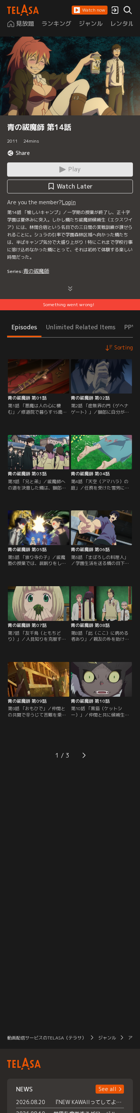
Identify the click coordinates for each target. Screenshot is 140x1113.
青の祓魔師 (36, 270)
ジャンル (107, 1038)
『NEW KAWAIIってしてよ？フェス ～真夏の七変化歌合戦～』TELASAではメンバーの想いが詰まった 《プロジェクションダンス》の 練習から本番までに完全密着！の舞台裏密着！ (88, 1102)
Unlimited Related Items (80, 327)
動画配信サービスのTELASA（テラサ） (46, 1038)
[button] (90, 10)
